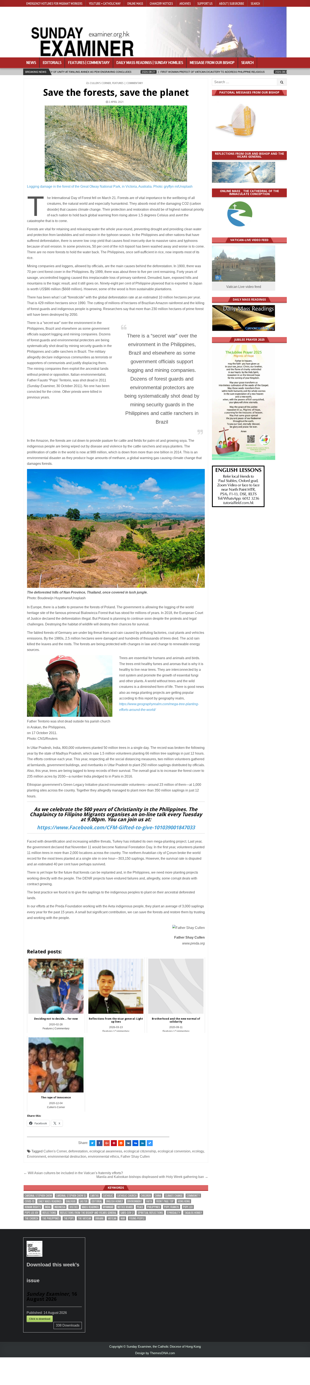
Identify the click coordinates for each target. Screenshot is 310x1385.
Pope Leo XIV (31, 1213)
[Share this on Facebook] (99, 1143)
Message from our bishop (212, 62)
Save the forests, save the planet (116, 92)
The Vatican (84, 1218)
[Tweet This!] (92, 1143)
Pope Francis (171, 1207)
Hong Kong (184, 1201)
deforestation (78, 1151)
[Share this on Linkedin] (143, 1143)
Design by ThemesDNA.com (155, 1353)
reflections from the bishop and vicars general (88, 1213)
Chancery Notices (161, 3)
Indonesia (59, 1207)
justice (73, 1207)
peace (140, 1207)
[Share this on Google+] (107, 1143)
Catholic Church (127, 1196)
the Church (31, 1218)
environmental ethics (103, 1156)
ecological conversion (174, 1151)
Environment (36, 1156)
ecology (198, 1151)
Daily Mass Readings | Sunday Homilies (149, 62)
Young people (137, 1218)
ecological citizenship (140, 1151)
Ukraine (99, 1218)
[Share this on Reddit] (121, 1143)
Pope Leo (188, 1207)
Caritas (94, 1196)
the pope (69, 1218)
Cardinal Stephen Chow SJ (71, 1196)
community (193, 1196)
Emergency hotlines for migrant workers (54, 3)
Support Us (205, 3)
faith (149, 1201)
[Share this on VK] (128, 1143)
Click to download (39, 1319)
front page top (165, 1201)
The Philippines (51, 1218)
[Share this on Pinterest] (114, 1143)
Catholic (108, 1196)
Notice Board (125, 1207)
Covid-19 (29, 1201)
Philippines (153, 1207)
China (158, 1196)
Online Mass (135, 3)
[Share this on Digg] (135, 1143)
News (31, 62)
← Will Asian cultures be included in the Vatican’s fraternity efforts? (73, 1173)
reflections (49, 1213)
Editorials (52, 62)
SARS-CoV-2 (127, 1213)
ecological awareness (105, 1151)
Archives (185, 3)
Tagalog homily (193, 1213)
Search (255, 3)
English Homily (114, 1201)
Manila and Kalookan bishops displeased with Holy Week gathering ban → (152, 1177)
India (47, 1207)
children (146, 1196)
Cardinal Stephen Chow (38, 1196)
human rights (33, 1207)
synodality (173, 1213)
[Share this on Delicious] (150, 1143)
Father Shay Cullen (135, 1156)
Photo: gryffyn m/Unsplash (173, 186)
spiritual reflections (150, 1213)
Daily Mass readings (50, 1201)
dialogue (71, 1201)
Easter (84, 1201)
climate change (174, 1196)
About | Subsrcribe (231, 3)
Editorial (97, 1201)
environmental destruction (67, 1156)
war (122, 1218)
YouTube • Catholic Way (105, 3)
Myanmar (108, 1207)
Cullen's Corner (100, 83)
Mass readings (90, 1207)
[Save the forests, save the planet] (116, 144)
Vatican (112, 1218)
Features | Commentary (89, 62)
